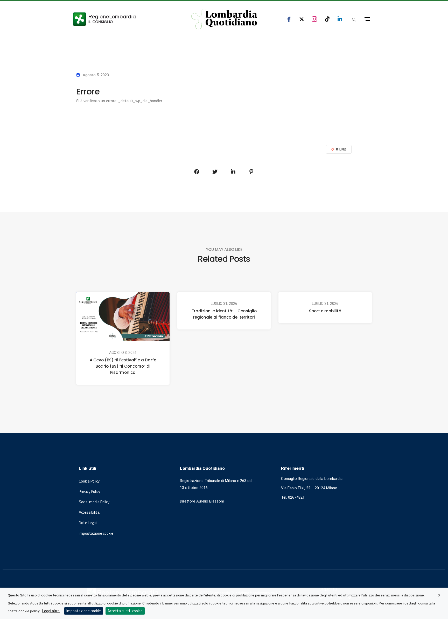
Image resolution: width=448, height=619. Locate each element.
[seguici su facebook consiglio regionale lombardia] (289, 19)
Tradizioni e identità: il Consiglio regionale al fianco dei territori (224, 314)
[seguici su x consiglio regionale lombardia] (301, 19)
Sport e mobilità (325, 311)
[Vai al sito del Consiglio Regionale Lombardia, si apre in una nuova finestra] (123, 19)
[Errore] (196, 171)
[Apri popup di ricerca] (354, 19)
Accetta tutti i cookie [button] (125, 611)
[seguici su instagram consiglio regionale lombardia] (314, 19)
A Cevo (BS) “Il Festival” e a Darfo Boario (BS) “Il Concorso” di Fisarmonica (123, 366)
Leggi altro (51, 611)
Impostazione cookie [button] (96, 533)
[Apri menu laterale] (366, 19)
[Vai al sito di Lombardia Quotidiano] (224, 19)
